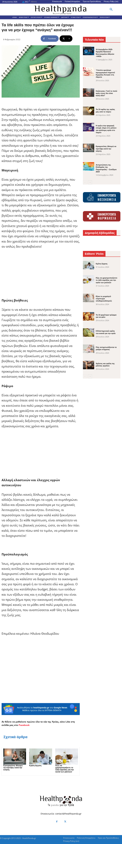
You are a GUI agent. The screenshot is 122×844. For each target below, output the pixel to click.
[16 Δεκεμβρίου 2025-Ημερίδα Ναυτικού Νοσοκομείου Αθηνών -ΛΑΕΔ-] (88, 51)
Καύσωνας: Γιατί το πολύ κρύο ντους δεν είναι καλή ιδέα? (106, 93)
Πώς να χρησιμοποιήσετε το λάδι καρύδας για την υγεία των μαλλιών (64, 768)
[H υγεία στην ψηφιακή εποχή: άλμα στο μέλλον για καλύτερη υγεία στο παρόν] (88, 127)
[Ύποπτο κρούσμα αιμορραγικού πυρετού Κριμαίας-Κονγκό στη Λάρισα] (88, 71)
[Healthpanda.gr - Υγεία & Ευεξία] (61, 9)
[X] (65, 822)
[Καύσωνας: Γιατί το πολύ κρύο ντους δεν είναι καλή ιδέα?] (88, 92)
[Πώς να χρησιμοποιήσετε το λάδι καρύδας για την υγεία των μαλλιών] (66, 756)
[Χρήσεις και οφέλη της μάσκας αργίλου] (88, 365)
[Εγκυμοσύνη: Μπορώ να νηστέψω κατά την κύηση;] (14, 756)
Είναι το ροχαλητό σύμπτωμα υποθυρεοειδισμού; (104, 298)
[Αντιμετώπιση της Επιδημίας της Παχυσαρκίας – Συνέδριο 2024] (88, 166)
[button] (111, 9)
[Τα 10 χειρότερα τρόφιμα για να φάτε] (88, 316)
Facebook (24, 725)
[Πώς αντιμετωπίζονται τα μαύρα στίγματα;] (88, 349)
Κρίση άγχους (35, 765)
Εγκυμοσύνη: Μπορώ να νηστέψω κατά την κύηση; (13, 767)
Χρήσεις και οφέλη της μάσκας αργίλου (105, 365)
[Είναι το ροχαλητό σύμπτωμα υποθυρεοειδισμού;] (88, 298)
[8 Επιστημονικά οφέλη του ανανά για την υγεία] (88, 332)
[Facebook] (57, 822)
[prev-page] (85, 182)
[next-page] (90, 182)
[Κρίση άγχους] (40, 756)
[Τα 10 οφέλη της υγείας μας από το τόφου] (88, 111)
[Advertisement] (41, 275)
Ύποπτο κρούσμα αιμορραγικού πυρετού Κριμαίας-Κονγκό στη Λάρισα (105, 73)
